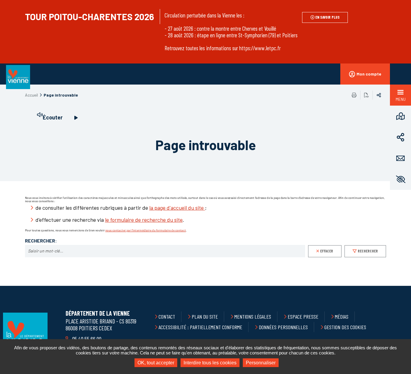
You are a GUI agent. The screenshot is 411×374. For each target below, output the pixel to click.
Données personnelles (283, 327)
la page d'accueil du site (177, 207)
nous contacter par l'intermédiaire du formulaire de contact (145, 230)
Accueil (31, 94)
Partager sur (379, 95)
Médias (341, 316)
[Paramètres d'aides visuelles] (400, 179)
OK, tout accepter (156, 362)
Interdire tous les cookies (210, 362)
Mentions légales (252, 316)
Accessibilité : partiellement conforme (200, 327)
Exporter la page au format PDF (366, 95)
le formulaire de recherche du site (144, 219)
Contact (167, 316)
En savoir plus (327, 17)
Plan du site (205, 316)
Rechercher (368, 251)
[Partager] (400, 137)
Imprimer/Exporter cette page (354, 95)
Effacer (326, 251)
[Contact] (400, 158)
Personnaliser (261, 362)
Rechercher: (41, 240)
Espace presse (303, 316)
